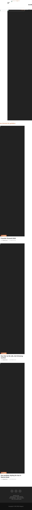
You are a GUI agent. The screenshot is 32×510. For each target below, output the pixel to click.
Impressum (16, 495)
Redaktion (5, 240)
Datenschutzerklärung (16, 496)
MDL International (17, 499)
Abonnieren (12, 498)
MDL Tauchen (20, 498)
